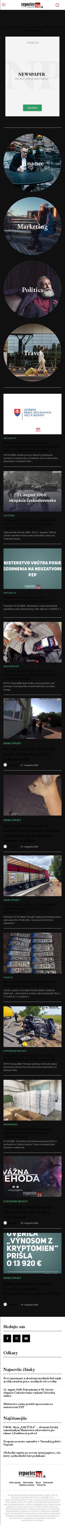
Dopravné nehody (15, 1051)
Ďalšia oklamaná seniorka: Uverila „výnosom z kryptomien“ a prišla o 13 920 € (31, 1291)
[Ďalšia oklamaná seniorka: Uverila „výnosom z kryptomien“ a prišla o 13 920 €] (32, 1253)
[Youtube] (26, 1338)
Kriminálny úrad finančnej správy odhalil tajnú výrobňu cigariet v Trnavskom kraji (28, 1133)
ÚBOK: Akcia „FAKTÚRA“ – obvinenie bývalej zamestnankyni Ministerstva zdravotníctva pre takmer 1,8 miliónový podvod (30, 1430)
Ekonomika (10, 1124)
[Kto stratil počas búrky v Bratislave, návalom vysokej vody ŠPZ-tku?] (32, 953)
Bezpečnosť (11, 666)
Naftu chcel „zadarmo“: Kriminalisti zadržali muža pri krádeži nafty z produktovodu (30, 908)
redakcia (13, 765)
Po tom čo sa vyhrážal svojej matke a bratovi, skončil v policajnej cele (29, 754)
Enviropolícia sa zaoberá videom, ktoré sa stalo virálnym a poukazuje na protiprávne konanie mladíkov (32, 833)
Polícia (8, 977)
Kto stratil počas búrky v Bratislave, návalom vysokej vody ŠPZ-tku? (30, 984)
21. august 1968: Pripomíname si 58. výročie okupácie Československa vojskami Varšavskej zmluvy (30, 524)
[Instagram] (16, 1338)
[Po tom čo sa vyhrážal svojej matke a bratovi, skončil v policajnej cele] (32, 718)
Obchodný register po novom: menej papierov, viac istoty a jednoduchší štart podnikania (32, 1454)
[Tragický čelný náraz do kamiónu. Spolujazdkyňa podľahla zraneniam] (32, 1026)
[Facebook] (7, 1338)
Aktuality (9, 438)
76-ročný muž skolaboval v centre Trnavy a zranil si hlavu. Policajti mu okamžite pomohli (30, 675)
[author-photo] (5, 765)
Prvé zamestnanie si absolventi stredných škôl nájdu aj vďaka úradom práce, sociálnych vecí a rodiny (31, 446)
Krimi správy (12, 743)
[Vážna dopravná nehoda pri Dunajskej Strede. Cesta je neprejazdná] (32, 1176)
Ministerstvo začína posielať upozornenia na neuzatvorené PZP (29, 599)
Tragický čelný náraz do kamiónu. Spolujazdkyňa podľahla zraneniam (29, 1057)
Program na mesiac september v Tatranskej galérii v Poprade (32, 1443)
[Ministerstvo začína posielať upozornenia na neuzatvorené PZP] (32, 568)
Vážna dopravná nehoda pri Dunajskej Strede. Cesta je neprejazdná (28, 1212)
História (9, 515)
